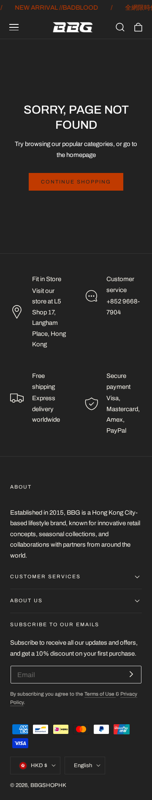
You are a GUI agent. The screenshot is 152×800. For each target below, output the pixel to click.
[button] (14, 27)
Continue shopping (76, 182)
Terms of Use (100, 694)
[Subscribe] (131, 674)
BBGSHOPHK (48, 785)
